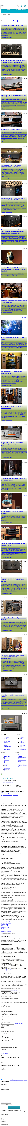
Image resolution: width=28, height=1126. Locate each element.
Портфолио (6, 742)
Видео (21, 741)
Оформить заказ (5, 1053)
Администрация (21, 762)
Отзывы (5, 743)
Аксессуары (22, 745)
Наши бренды (7, 769)
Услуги (19, 758)
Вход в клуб (14, 990)
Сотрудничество (7, 746)
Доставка (20, 756)
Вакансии (6, 745)
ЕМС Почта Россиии (6, 925)
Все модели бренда (7, 37)
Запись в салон (7, 741)
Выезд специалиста (22, 757)
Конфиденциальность (22, 765)
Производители (23, 749)
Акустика (22, 737)
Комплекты (22, 743)
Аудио (21, 738)
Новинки (6, 757)
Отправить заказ (5, 1081)
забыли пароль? (19, 1023)
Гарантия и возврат (22, 760)
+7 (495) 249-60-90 (8, 777)
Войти (2, 1026)
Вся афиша (17, 21)
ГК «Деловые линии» (6, 923)
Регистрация (11, 1107)
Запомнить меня (6, 1025)
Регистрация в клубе (6, 990)
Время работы (7, 749)
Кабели (21, 739)
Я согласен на (14, 1080)
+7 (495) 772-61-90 (8, 778)
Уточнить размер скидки (6, 1011)
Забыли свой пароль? (6, 1102)
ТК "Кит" (3, 928)
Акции (21, 746)
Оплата (19, 754)
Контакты (6, 747)
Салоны (5, 738)
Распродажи (22, 747)
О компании (6, 737)
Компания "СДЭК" (5, 921)
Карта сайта (20, 766)
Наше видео (6, 770)
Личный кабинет (21, 764)
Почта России (4, 924)
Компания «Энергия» (6, 931)
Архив (19, 761)
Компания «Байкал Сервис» (8, 929)
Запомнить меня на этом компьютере (10, 1094)
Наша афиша (7, 768)
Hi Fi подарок (7, 758)
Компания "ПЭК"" (5, 927)
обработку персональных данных (18, 1080)
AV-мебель (22, 742)
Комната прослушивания (9, 739)
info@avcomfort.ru (8, 782)
